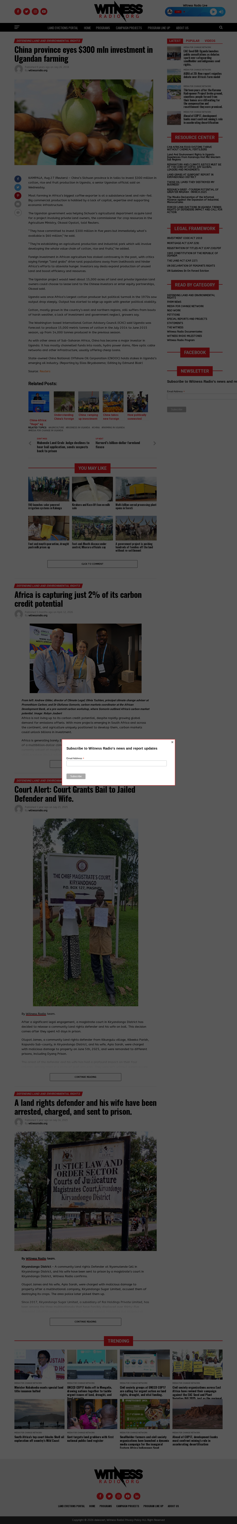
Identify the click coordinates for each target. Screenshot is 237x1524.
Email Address (75, 758)
